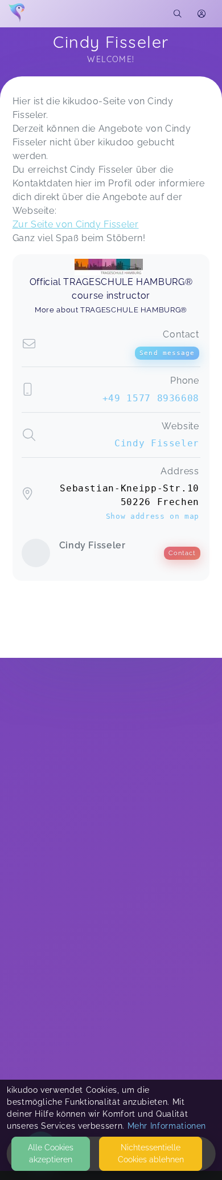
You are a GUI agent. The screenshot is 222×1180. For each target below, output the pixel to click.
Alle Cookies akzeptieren (50, 1153)
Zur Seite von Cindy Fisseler (76, 224)
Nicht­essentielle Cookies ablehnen (151, 1153)
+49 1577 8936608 (150, 398)
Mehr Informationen (167, 1125)
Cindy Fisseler (156, 443)
